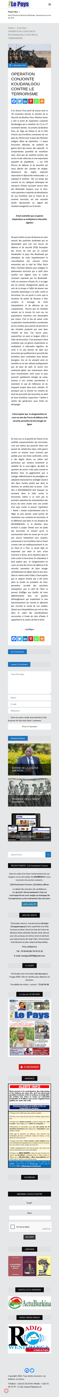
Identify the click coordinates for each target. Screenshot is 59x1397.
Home (11, 27)
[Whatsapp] (36, 101)
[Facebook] (13, 101)
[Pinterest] (30, 101)
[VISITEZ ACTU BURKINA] (29, 1302)
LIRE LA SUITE (29, 904)
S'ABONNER (31, 1067)
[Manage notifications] (6, 1390)
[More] (41, 101)
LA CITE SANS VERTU (24, 837)
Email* (29, 1203)
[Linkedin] (25, 101)
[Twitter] (19, 101)
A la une (21, 27)
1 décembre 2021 (19, 65)
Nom (29, 1213)
